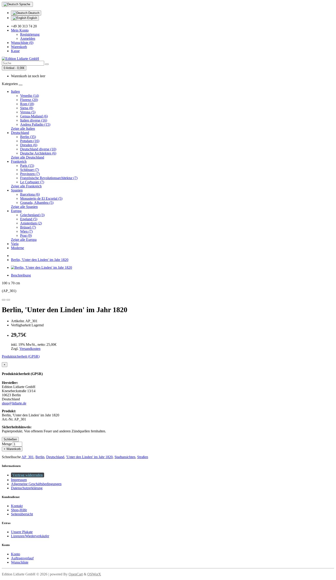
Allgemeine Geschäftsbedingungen (36, 484)
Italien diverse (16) (33, 120)
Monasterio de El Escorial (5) (41, 198)
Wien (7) (26, 231)
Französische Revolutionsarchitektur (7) (48, 178)
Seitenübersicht (22, 514)
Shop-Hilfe (19, 510)
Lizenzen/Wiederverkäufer (30, 536)
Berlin (39, 457)
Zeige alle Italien (23, 128)
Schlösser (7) (29, 170)
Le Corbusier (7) (32, 182)
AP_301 (27, 457)
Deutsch (33, 13)
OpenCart (76, 574)
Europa (16, 211)
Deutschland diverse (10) (38, 149)
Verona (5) (27, 112)
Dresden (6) (28, 145)
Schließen (10, 439)
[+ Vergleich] (8, 300)
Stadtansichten (125, 457)
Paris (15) (27, 166)
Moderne (17, 248)
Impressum (19, 480)
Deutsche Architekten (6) (38, 153)
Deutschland (20, 133)
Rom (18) (27, 104)
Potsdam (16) (29, 141)
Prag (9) (26, 235)
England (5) (28, 219)
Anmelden (27, 38)
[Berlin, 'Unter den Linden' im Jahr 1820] (41, 267)
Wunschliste (19, 562)
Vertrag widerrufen (27, 475)
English (31, 18)
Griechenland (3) (32, 215)
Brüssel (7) (28, 227)
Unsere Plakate (22, 532)
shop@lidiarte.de (14, 403)
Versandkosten (29, 349)
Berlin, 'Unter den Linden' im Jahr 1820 (39, 260)
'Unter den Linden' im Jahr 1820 (89, 457)
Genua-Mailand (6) (34, 116)
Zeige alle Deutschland (27, 157)
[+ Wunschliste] (3, 300)
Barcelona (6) (30, 194)
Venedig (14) (29, 96)
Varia (15, 244)
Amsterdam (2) (31, 223)
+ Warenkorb (12, 449)
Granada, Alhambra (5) (36, 203)
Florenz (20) (29, 100)
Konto (15, 554)
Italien (15, 91)
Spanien (17, 190)
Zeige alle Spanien (24, 207)
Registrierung (30, 34)
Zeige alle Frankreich (26, 186)
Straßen (142, 457)
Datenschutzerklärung (27, 488)
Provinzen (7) (30, 174)
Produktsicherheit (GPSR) (21, 356)
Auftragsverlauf (22, 558)
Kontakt (17, 506)
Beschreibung (21, 275)
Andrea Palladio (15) (35, 124)
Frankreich (19, 161)
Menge (7, 444)
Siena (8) (26, 108)
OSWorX (94, 574)
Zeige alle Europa (24, 240)
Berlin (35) (28, 137)
